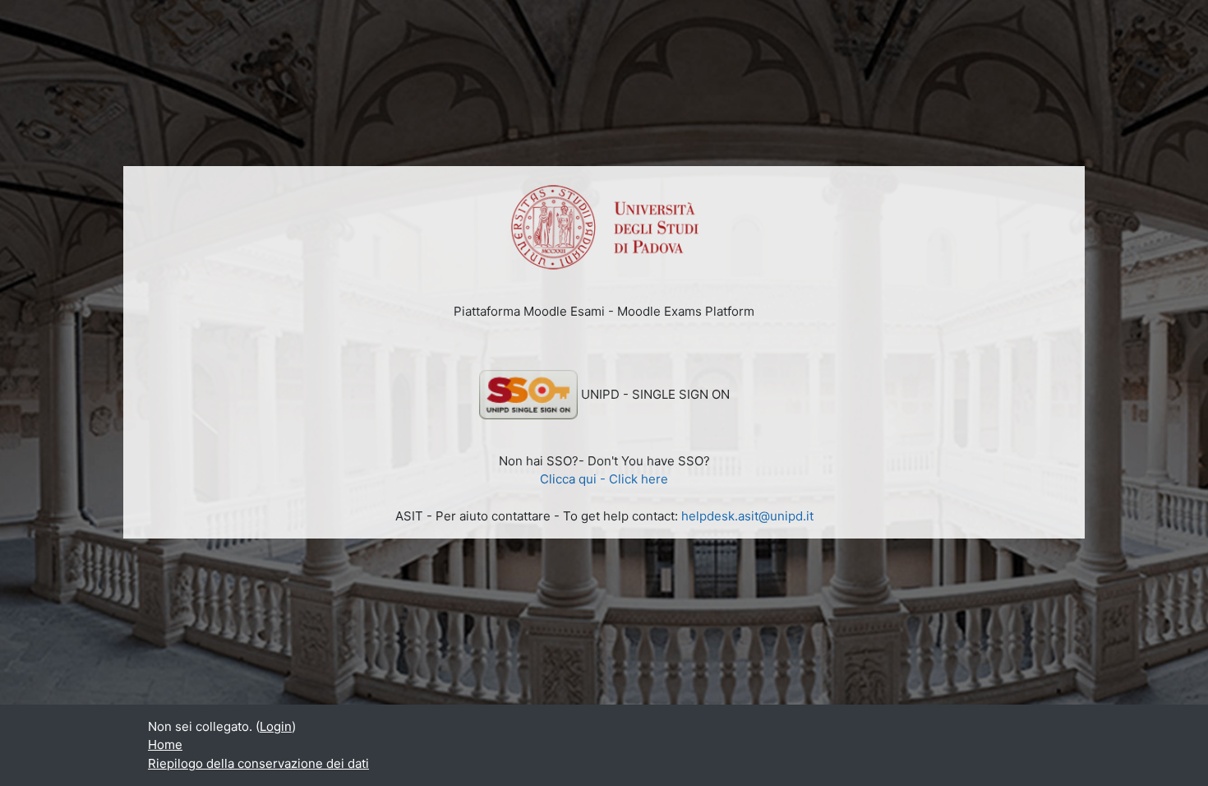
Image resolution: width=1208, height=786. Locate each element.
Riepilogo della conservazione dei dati (258, 763)
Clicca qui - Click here (604, 479)
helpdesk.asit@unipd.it (747, 516)
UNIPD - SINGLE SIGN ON (655, 394)
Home (165, 744)
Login (276, 726)
